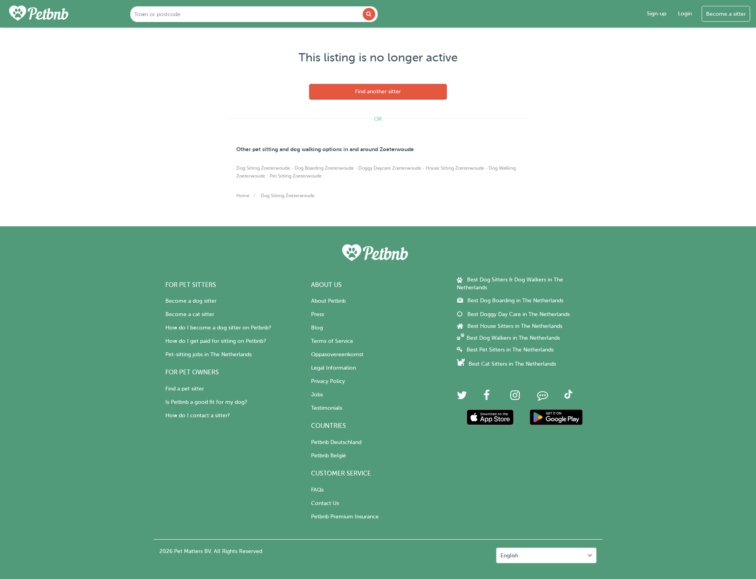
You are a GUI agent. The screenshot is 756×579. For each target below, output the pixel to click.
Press (317, 314)
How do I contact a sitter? (197, 415)
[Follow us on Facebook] (487, 397)
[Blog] (542, 397)
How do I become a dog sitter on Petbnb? (218, 328)
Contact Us (325, 503)
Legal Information (333, 368)
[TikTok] (568, 397)
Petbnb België (328, 456)
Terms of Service (332, 341)
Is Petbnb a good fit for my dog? (206, 402)
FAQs (317, 490)
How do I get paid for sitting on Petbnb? (215, 341)
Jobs (317, 395)
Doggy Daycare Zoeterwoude (389, 168)
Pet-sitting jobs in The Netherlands (208, 354)
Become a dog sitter (191, 301)
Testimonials (326, 408)
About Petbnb (328, 301)
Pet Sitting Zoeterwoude (296, 176)
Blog (317, 328)
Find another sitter (378, 91)
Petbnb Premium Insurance (345, 517)
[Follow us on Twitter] (462, 397)
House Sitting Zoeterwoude (455, 168)
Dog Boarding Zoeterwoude (324, 168)
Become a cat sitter (189, 314)
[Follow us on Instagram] (515, 397)
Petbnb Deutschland (336, 442)
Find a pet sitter (184, 389)
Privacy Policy (328, 381)
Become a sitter (726, 14)
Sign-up (656, 14)
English (509, 556)
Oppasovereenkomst (337, 354)
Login (685, 14)
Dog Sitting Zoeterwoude (263, 168)
